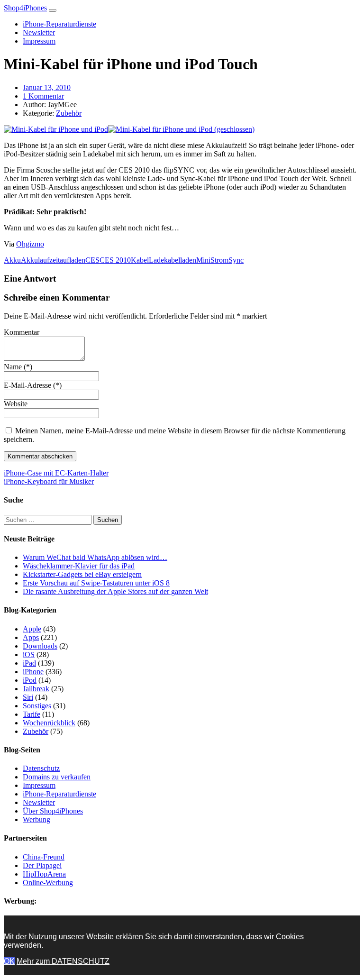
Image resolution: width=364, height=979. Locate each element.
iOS (29, 654)
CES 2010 (115, 260)
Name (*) (18, 367)
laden (188, 260)
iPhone (33, 672)
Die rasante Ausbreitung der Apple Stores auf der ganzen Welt (115, 591)
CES (92, 260)
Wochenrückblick (49, 723)
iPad (29, 663)
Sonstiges (37, 706)
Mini (203, 260)
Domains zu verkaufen (57, 777)
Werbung (36, 819)
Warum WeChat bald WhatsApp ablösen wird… (95, 557)
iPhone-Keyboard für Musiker (49, 481)
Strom (219, 260)
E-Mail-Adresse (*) (33, 385)
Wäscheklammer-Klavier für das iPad (79, 566)
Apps (31, 637)
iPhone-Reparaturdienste (59, 24)
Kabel (140, 260)
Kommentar (21, 332)
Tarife (31, 714)
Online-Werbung (48, 882)
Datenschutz (41, 768)
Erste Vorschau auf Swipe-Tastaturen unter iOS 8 (96, 583)
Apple (32, 629)
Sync (236, 260)
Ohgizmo (30, 244)
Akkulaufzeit (40, 260)
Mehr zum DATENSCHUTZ (63, 961)
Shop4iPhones (25, 8)
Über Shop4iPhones (53, 811)
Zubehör (69, 113)
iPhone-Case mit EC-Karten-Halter (56, 473)
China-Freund (43, 857)
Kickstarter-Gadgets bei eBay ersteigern (82, 574)
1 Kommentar (43, 96)
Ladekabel (164, 260)
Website (15, 404)
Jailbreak (36, 689)
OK (9, 961)
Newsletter (39, 32)
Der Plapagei (42, 865)
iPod (29, 680)
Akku (12, 260)
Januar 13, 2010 (47, 87)
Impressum (39, 41)
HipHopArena (44, 874)
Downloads (40, 646)
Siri (28, 697)
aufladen (72, 260)
